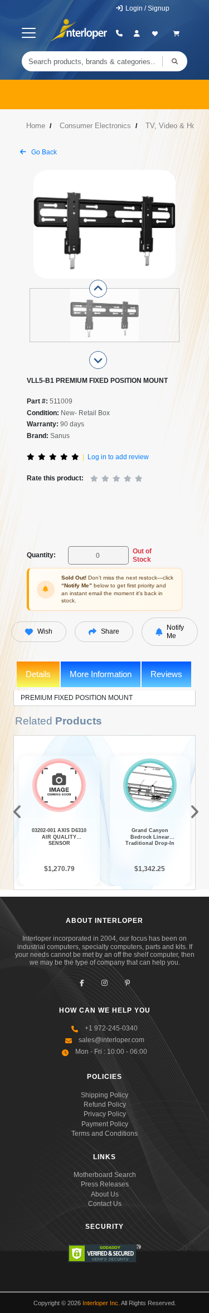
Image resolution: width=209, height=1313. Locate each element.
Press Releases (105, 1184)
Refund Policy (105, 1104)
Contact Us (104, 1204)
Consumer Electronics (95, 125)
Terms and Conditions (104, 1133)
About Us (105, 1194)
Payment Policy (104, 1124)
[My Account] (136, 33)
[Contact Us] (119, 33)
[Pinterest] (127, 983)
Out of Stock (142, 555)
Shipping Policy (104, 1095)
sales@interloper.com (111, 1040)
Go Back (43, 152)
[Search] (174, 61)
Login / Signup (146, 8)
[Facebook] (81, 983)
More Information (101, 674)
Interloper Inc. (101, 1303)
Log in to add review (118, 457)
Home (35, 125)
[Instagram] (104, 983)
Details (38, 674)
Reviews (166, 674)
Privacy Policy (105, 1114)
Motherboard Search (105, 1175)
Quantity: (41, 555)
